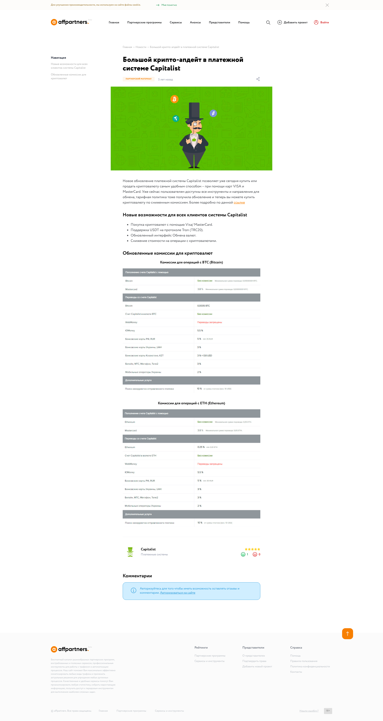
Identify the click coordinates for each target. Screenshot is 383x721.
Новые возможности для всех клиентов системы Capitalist (69, 66)
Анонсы (195, 22)
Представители (219, 22)
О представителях (253, 656)
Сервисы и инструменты (209, 661)
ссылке (239, 202)
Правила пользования (303, 661)
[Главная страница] (71, 24)
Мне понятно (169, 5)
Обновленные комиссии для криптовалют (68, 77)
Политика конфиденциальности (310, 667)
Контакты (296, 672)
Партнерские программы (144, 22)
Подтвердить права (254, 661)
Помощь (244, 22)
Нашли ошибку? (309, 711)
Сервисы (176, 22)
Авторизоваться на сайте (177, 593)
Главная (114, 22)
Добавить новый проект (257, 667)
